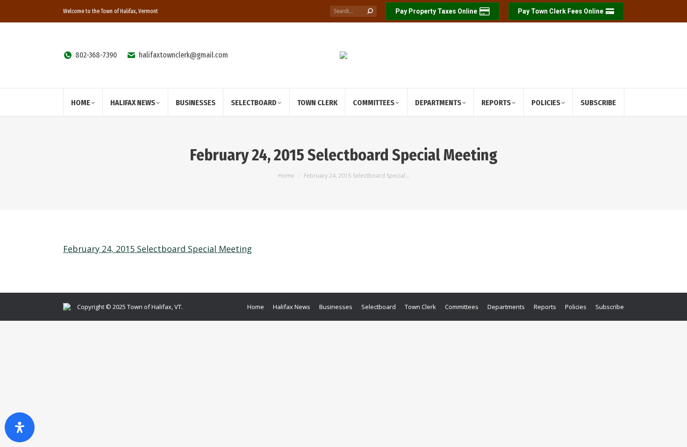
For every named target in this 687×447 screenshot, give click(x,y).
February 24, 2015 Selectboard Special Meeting (157, 248)
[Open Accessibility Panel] (20, 427)
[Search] (370, 11)
